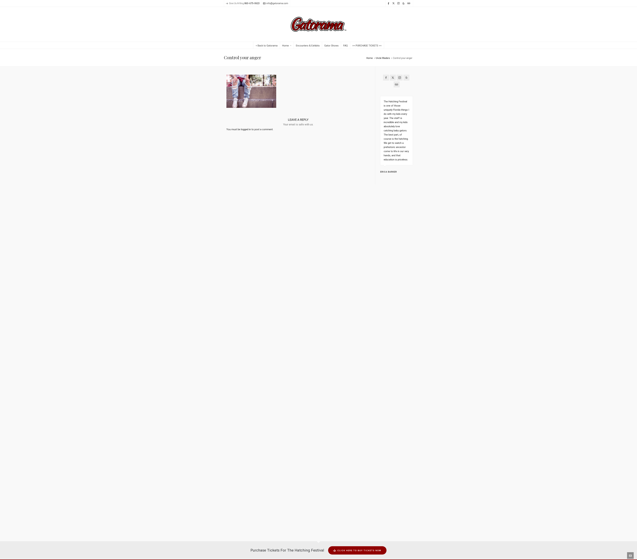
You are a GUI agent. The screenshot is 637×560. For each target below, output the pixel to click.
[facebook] (389, 3)
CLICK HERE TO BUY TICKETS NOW (359, 550)
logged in (246, 129)
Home (369, 58)
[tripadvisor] (409, 3)
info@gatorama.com (277, 3)
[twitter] (394, 3)
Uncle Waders (383, 58)
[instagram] (399, 3)
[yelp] (404, 3)
